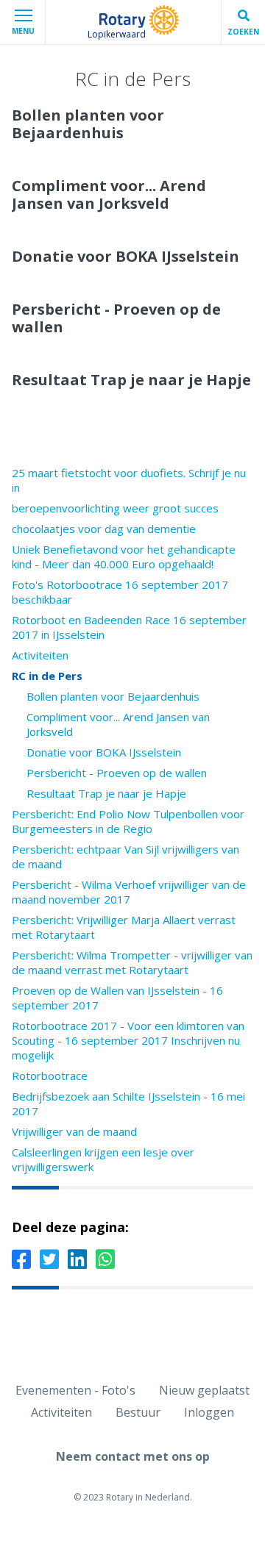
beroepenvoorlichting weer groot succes (115, 508)
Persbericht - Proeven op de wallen (116, 772)
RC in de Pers (47, 675)
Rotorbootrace (50, 1075)
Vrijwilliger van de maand (74, 1131)
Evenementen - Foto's (75, 1390)
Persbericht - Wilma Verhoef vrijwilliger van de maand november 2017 (129, 891)
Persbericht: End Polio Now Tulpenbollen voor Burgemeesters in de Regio (128, 821)
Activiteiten (40, 655)
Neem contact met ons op (133, 1456)
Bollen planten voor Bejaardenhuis (112, 696)
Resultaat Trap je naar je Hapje (106, 793)
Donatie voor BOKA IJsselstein (103, 752)
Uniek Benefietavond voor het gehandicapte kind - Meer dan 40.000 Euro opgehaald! (124, 556)
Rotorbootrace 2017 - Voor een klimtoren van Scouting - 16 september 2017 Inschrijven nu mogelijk (128, 1040)
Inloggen (209, 1412)
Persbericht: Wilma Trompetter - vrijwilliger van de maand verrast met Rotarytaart (132, 962)
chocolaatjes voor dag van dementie (104, 528)
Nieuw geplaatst (204, 1390)
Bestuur (138, 1412)
